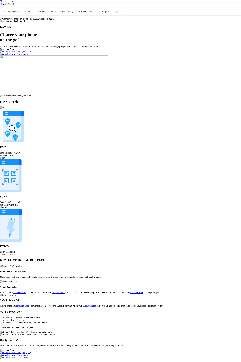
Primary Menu (6, 4)
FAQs (53, 11)
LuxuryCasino (89, 306)
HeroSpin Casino (23, 306)
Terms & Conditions (86, 11)
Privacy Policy (66, 11)
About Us (28, 11)
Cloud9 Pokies (58, 292)
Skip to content (6, 1)
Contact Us (42, 11)
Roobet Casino (19, 292)
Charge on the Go (12, 11)
